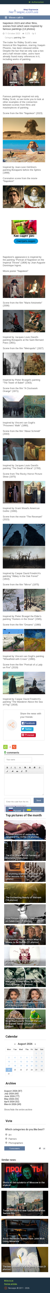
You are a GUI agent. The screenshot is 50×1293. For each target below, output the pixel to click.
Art (10, 1135)
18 (15, 1066)
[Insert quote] (17, 771)
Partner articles (10, 1284)
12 (21, 1062)
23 (42, 1066)
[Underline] (15, 767)
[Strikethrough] (20, 767)
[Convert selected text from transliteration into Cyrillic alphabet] (21, 771)
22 (36, 1066)
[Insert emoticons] (39, 767)
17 (9, 1066)
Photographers (15, 1143)
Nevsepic (24, 10)
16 (42, 1062)
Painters (12, 1139)
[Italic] (11, 767)
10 (9, 1062)
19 (21, 1066)
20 (27, 1066)
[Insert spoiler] (26, 771)
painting (17, 37)
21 (32, 1066)
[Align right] (34, 767)
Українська (36, 811)
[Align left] (25, 767)
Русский (17, 811)
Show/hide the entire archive (18, 1109)
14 (32, 1062)
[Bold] (7, 767)
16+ (23, 37)
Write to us (8, 1281)
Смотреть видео (26, 241)
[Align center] (30, 767)
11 (15, 1062)
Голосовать (14, 1148)
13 (27, 1062)
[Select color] (7, 771)
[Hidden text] (12, 771)
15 (36, 1062)
